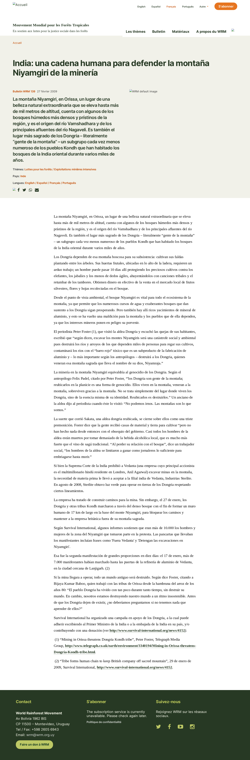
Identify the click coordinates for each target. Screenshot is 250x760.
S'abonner (226, 6)
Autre (202, 6)
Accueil (17, 42)
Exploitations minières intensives (75, 169)
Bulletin (158, 31)
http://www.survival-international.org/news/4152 (147, 630)
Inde (23, 176)
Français (171, 6)
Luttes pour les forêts (38, 169)
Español (156, 6)
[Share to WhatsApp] (30, 190)
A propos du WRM (211, 31)
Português (188, 6)
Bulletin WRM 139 (24, 91)
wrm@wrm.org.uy (40, 735)
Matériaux (180, 31)
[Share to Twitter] (24, 190)
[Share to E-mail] (37, 190)
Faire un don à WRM (34, 744)
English (141, 6)
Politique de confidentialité (104, 722)
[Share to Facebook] (19, 190)
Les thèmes (135, 31)
